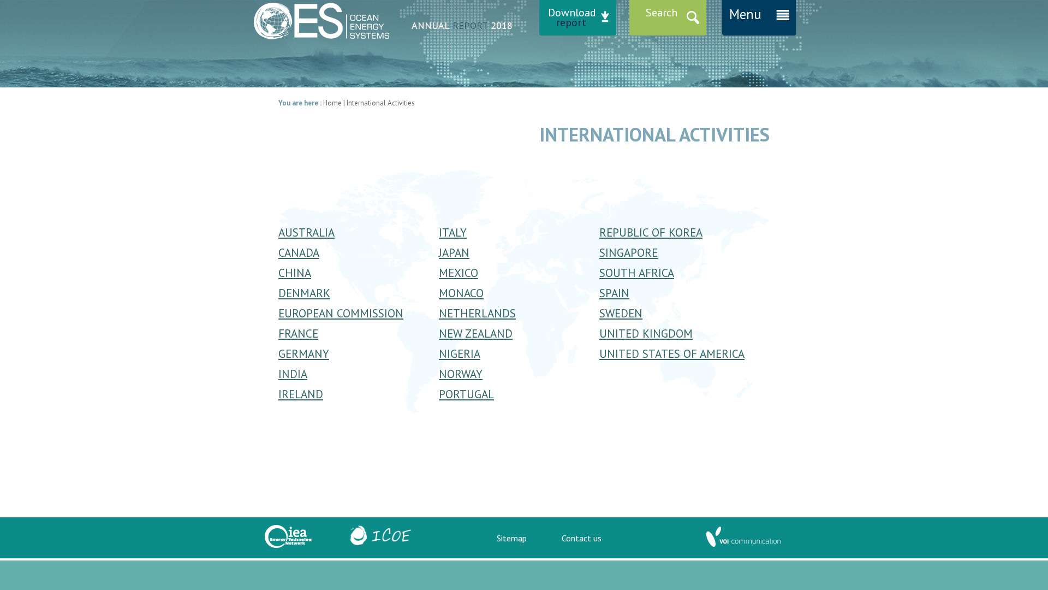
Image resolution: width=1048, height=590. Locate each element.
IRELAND (300, 394)
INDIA (292, 374)
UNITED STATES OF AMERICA (672, 353)
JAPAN (454, 252)
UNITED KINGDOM (646, 333)
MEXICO (458, 273)
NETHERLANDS (477, 313)
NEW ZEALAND (476, 333)
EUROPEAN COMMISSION (340, 313)
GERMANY (303, 353)
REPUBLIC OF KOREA (650, 232)
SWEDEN (620, 313)
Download (572, 17)
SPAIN (614, 293)
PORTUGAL (466, 394)
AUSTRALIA (306, 232)
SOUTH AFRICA (636, 273)
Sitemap (512, 538)
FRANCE (298, 333)
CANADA (298, 252)
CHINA (294, 273)
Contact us (582, 538)
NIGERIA (459, 353)
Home (332, 103)
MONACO (461, 293)
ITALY (453, 232)
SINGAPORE (628, 252)
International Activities (381, 103)
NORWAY (461, 374)
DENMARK (304, 293)
